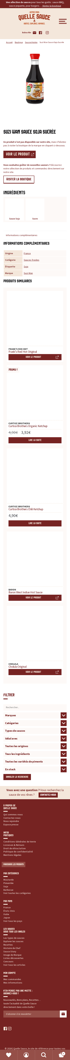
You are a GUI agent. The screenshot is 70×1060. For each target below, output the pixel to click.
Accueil (9, 42)
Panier (58, 1052)
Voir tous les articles (14, 964)
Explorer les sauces (13, 941)
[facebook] (5, 1028)
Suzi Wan (28, 273)
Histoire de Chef (11, 948)
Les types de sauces (13, 937)
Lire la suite (35, 440)
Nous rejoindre (11, 821)
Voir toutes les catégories (17, 893)
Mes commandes (12, 979)
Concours (8, 961)
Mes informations (12, 982)
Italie (6, 914)
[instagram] (10, 1028)
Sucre (35, 218)
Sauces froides (31, 42)
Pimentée (8, 883)
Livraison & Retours (13, 844)
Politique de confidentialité (18, 851)
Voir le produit (18, 154)
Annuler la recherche (17, 777)
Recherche (43, 1055)
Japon (6, 917)
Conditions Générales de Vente (19, 841)
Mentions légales (12, 854)
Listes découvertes (13, 958)
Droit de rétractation (14, 848)
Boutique (19, 42)
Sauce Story (9, 951)
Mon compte (26, 1055)
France (27, 253)
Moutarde (8, 879)
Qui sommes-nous (13, 814)
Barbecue (8, 889)
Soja (26, 266)
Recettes (8, 944)
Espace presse (10, 824)
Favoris (9, 1055)
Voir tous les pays (12, 921)
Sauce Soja (14, 218)
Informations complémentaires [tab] (21, 235)
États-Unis (9, 910)
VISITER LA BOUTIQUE (18, 179)
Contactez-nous (48, 795)
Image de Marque (12, 954)
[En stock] (35, 769)
